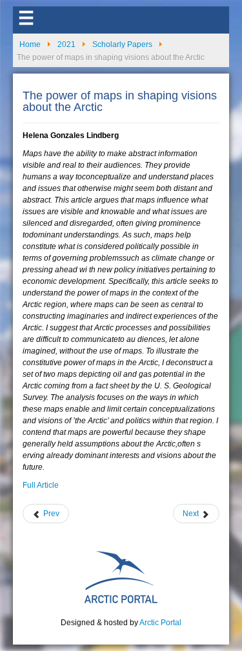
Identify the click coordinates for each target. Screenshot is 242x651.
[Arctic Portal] (121, 576)
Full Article (41, 485)
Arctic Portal (160, 622)
